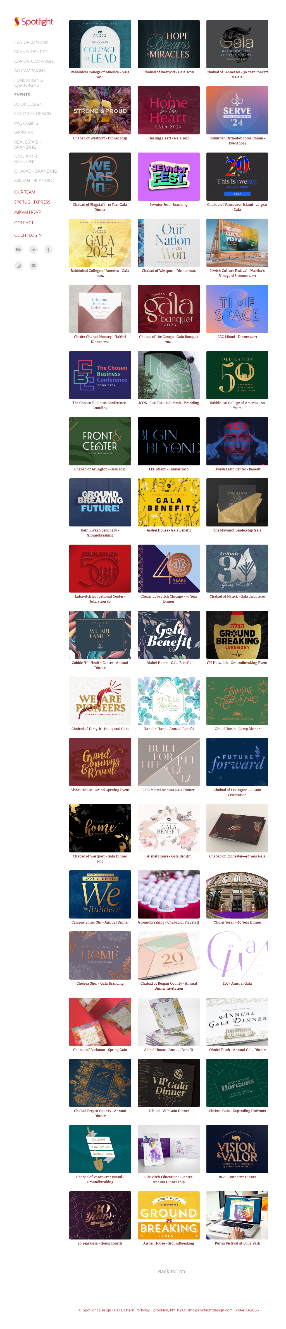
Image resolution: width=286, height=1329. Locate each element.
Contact (24, 223)
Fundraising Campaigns (28, 83)
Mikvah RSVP (27, 212)
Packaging (26, 123)
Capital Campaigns (35, 61)
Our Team (24, 192)
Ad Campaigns (30, 71)
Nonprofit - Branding (28, 159)
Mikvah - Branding (35, 180)
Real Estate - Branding (27, 144)
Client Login (28, 235)
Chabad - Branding (35, 171)
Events (22, 95)
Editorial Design (32, 114)
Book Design (28, 104)
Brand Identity (30, 52)
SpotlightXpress (32, 202)
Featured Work (31, 42)
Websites (23, 133)
